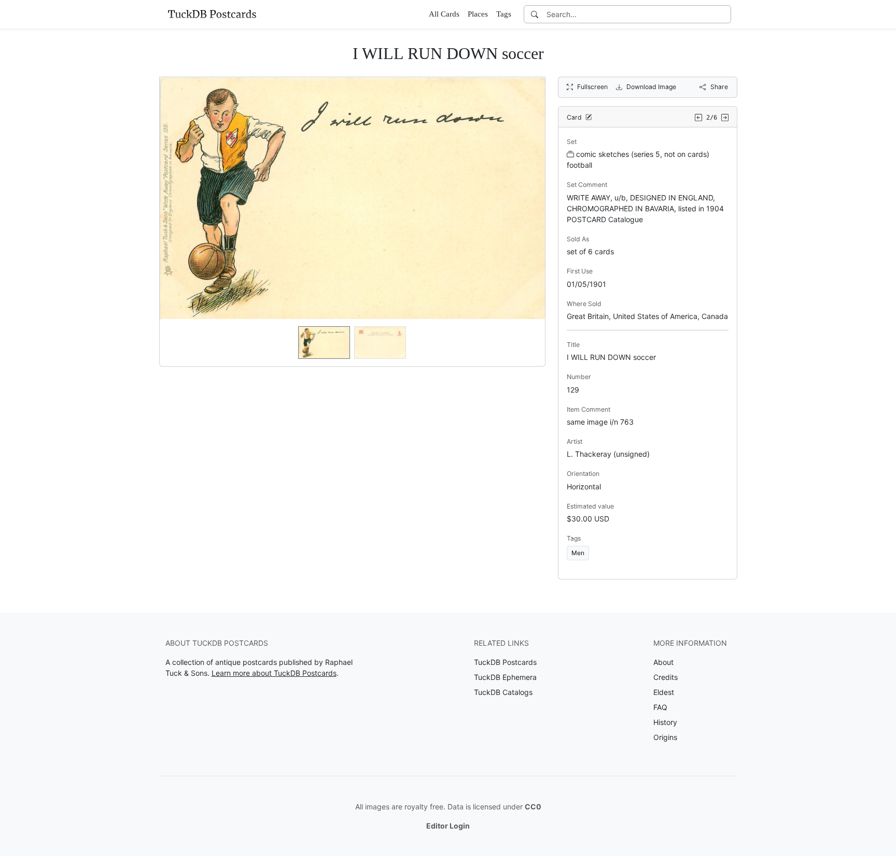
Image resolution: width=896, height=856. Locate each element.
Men (577, 553)
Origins (665, 737)
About (663, 662)
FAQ (660, 707)
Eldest (663, 692)
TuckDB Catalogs (503, 692)
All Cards (444, 14)
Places (478, 14)
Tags (503, 14)
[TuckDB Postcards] (212, 14)
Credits (665, 677)
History (665, 722)
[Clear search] (724, 14)
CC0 (533, 806)
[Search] (534, 14)
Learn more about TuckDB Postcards (274, 673)
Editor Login (448, 825)
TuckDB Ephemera (505, 677)
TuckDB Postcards (505, 662)
